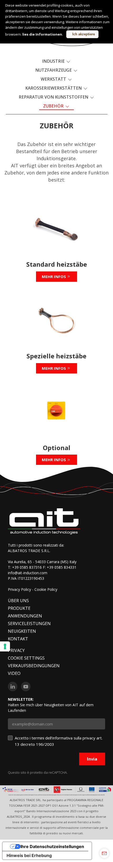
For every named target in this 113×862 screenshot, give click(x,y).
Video (14, 673)
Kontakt (18, 639)
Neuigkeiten (22, 631)
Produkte (19, 608)
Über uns (18, 600)
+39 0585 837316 (27, 567)
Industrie (54, 61)
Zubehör (54, 106)
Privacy (16, 650)
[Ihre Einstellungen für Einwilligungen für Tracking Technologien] (5, 646)
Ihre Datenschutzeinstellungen (52, 846)
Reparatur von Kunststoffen (54, 97)
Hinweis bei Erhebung (29, 855)
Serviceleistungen (29, 623)
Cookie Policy (45, 589)
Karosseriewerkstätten (54, 88)
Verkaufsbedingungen (34, 666)
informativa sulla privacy (73, 738)
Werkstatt (54, 79)
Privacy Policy (19, 589)
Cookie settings (26, 658)
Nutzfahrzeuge (54, 70)
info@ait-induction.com (27, 572)
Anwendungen (25, 616)
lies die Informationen (42, 34)
